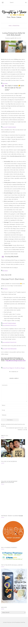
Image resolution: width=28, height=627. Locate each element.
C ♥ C (20, 38)
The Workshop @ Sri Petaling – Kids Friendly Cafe (16, 428)
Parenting (16, 25)
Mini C (10, 25)
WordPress (22, 622)
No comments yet (13, 371)
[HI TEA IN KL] (14, 585)
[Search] (26, 2)
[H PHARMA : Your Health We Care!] (12, 556)
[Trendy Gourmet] (13, 531)
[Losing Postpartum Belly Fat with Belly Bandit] (13, 46)
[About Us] (13, 448)
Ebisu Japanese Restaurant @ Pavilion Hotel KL (13, 425)
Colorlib (13, 622)
